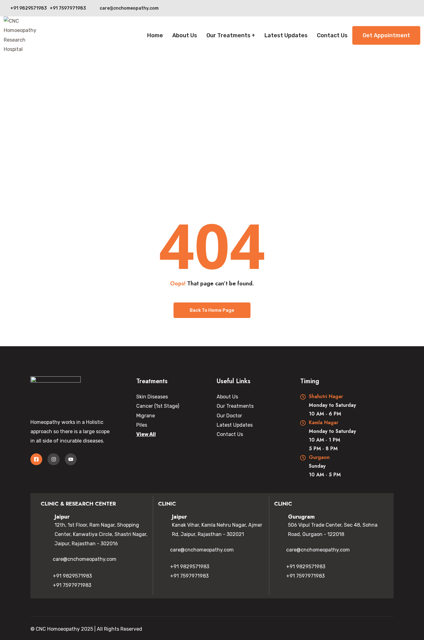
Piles (141, 425)
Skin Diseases (152, 397)
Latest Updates (286, 35)
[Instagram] (53, 459)
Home (155, 35)
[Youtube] (71, 459)
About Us (184, 35)
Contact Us (332, 35)
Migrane (145, 416)
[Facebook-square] (36, 459)
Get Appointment (386, 35)
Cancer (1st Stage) (157, 406)
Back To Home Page (212, 310)
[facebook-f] (394, 8)
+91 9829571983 (72, 576)
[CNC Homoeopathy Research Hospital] (24, 35)
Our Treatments (228, 35)
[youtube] (418, 8)
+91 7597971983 (72, 585)
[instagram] (406, 8)
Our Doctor (229, 416)
